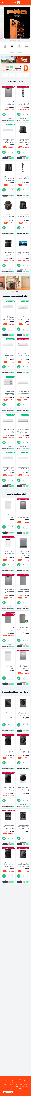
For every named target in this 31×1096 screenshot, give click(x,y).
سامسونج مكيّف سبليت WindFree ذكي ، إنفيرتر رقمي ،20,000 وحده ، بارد (8, 318)
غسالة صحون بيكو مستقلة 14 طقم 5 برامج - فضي (23, 591)
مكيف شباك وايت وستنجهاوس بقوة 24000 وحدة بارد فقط (8, 393)
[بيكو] (18, 283)
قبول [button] (5, 1092)
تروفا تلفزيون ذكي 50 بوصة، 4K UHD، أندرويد (23, 253)
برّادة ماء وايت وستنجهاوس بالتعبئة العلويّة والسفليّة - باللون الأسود (23, 103)
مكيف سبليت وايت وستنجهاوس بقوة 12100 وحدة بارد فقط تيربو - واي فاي (23, 318)
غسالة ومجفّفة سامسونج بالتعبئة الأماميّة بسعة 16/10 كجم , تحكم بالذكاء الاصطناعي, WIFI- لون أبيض (23, 790)
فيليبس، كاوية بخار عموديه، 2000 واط (24, 177)
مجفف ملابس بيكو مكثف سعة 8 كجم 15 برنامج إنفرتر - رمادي (8, 826)
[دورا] (5, 75)
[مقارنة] (23, 114)
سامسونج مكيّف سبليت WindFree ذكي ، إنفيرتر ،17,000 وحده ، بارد (8, 140)
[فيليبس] (26, 75)
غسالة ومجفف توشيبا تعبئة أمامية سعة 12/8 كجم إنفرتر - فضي (23, 713)
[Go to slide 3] (18, 40)
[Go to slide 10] (10, 52)
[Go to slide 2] (19, 40)
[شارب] (12, 75)
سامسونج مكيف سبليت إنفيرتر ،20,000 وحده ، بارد (23, 468)
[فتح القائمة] (28, 2)
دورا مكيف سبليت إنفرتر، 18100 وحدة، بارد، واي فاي (23, 355)
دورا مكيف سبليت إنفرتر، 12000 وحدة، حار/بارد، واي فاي (23, 393)
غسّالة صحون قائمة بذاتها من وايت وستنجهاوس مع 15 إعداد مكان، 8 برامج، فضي (9, 104)
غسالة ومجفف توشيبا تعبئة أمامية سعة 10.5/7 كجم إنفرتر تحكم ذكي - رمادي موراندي (9, 753)
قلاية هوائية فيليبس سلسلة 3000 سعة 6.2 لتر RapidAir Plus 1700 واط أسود (8, 217)
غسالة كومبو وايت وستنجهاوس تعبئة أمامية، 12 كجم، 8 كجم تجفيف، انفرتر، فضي (23, 752)
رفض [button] (11, 1092)
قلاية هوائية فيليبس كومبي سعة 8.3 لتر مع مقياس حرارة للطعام (8, 254)
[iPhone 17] (17, 23)
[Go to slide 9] (11, 52)
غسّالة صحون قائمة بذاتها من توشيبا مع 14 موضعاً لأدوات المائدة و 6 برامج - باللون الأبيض (8, 554)
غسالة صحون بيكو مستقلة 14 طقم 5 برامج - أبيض (8, 515)
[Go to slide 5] (15, 40)
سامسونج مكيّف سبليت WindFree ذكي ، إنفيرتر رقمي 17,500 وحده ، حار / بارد (8, 469)
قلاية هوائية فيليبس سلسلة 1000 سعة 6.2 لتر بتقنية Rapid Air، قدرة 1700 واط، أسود (23, 141)
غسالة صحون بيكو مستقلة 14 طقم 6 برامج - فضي (23, 628)
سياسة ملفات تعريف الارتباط (16, 1083)
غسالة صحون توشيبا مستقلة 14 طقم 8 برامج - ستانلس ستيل (23, 666)
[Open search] (2, 2)
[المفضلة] (27, 114)
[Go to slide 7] (11, 40)
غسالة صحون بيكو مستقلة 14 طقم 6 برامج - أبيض (8, 666)
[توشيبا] (19, 75)
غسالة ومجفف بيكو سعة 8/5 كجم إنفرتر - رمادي (8, 712)
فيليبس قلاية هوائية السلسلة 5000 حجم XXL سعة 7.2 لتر (9, 178)
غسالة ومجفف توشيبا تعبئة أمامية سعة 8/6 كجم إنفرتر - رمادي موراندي (9, 789)
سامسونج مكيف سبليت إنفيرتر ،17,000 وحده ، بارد (8, 430)
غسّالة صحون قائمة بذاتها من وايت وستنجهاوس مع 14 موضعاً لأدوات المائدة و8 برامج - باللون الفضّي (23, 555)
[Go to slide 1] (21, 52)
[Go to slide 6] (14, 40)
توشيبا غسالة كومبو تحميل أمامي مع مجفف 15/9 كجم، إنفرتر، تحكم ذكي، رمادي (23, 865)
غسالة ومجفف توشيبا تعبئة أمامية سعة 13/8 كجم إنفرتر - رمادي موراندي (8, 865)
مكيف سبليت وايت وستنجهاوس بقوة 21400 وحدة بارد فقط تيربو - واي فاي (8, 356)
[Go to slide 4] (17, 52)
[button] (17, 1092)
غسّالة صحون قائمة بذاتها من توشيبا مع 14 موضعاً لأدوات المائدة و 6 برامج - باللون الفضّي (23, 516)
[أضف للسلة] (19, 114)
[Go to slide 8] (10, 40)
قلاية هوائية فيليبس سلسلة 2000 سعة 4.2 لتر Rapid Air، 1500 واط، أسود (23, 217)
